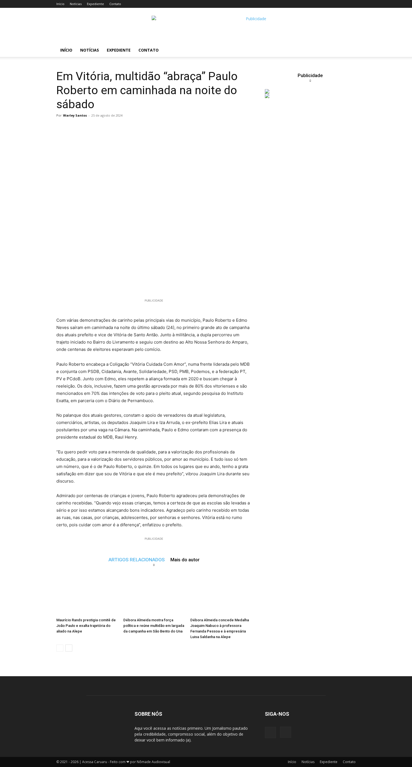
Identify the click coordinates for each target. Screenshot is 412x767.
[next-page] (68, 648)
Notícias (76, 4)
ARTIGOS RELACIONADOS (136, 559)
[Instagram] (285, 732)
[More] (166, 128)
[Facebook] (270, 732)
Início (60, 4)
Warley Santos (75, 115)
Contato (115, 4)
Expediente (95, 4)
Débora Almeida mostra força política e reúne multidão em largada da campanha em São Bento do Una (153, 625)
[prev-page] (59, 648)
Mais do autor (185, 559)
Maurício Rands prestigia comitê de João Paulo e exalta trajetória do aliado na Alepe (86, 625)
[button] (349, 50)
